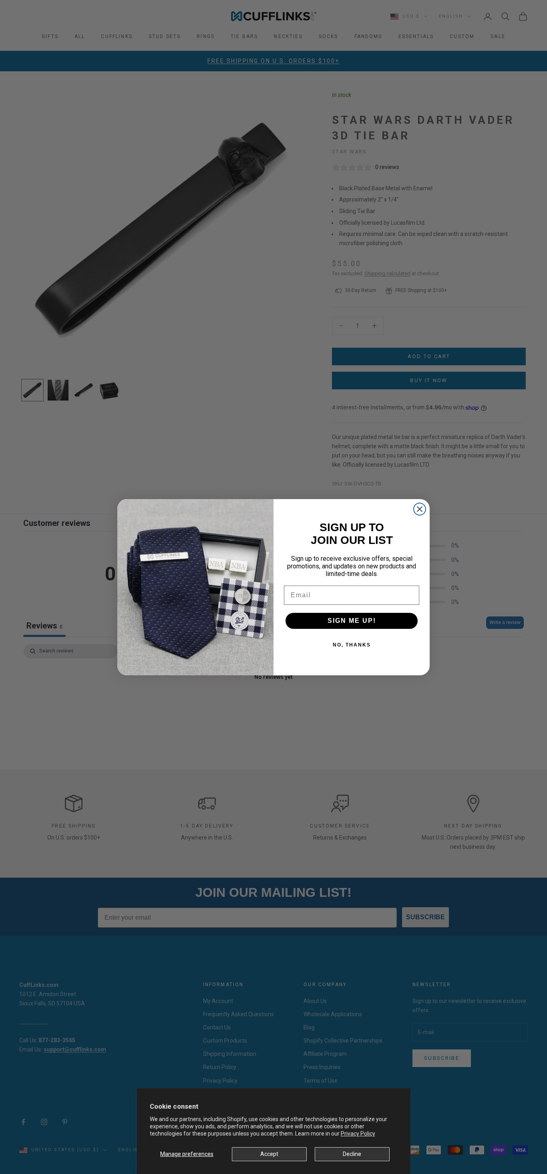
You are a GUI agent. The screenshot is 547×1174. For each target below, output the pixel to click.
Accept (269, 1154)
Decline (352, 1154)
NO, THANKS (352, 645)
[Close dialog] (420, 509)
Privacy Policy (358, 1133)
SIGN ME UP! (352, 620)
